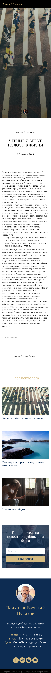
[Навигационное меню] (47, 4)
